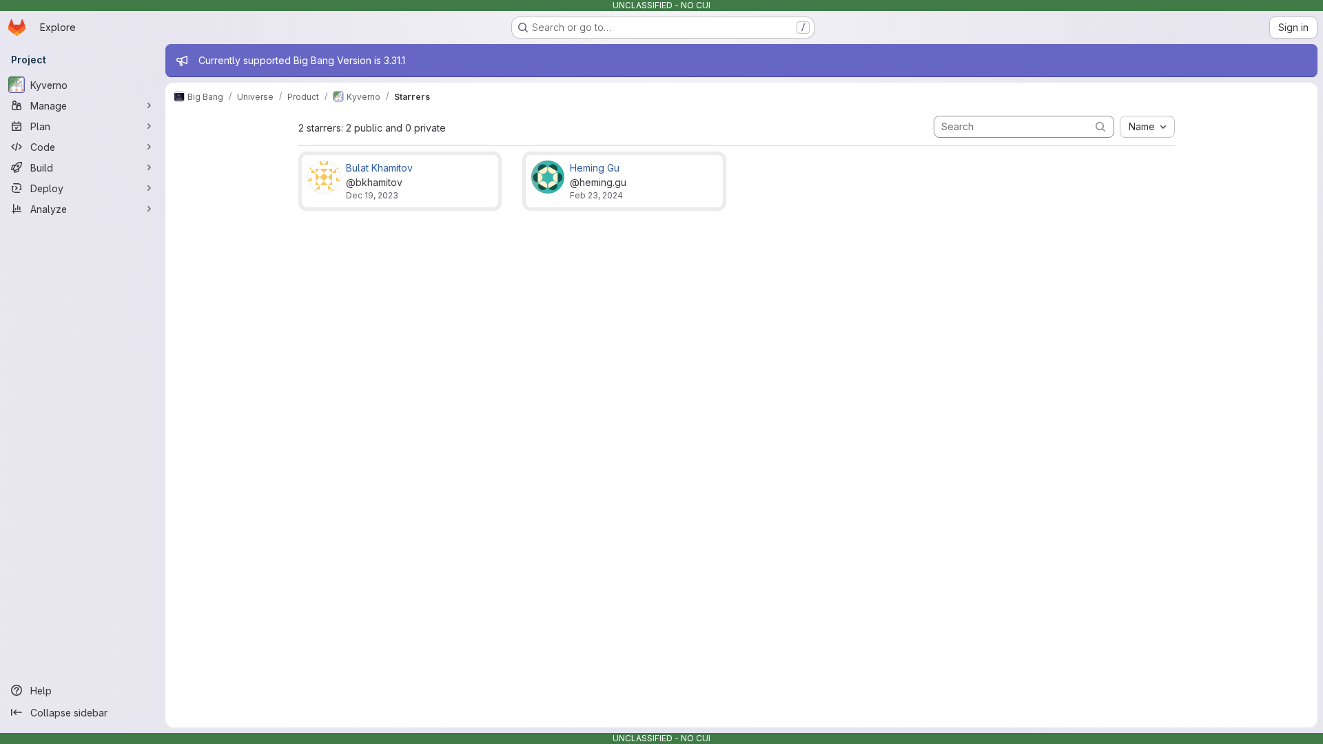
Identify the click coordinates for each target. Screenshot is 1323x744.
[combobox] (1147, 127)
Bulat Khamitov (379, 168)
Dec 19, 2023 (372, 195)
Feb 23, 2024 (596, 195)
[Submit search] (1100, 126)
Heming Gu (594, 168)
